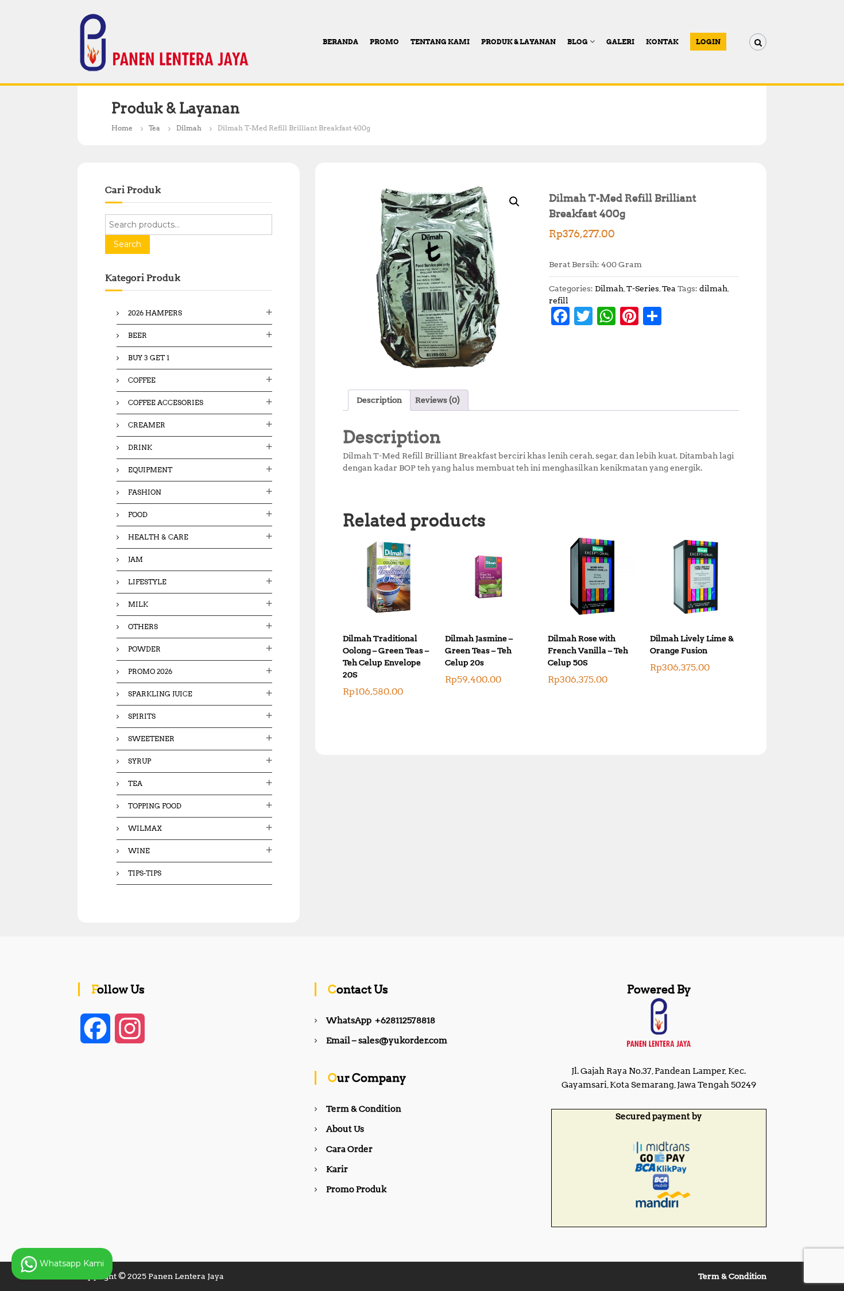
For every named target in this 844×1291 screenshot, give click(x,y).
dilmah (713, 288)
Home (122, 128)
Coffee (142, 380)
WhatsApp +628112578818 (380, 1020)
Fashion (144, 492)
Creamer (146, 425)
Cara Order (349, 1149)
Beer (137, 335)
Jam (135, 559)
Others (143, 626)
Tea (154, 128)
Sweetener (151, 738)
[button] (514, 201)
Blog (577, 41)
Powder (144, 649)
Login (708, 41)
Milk (138, 604)
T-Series (642, 288)
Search (127, 244)
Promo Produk (356, 1189)
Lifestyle (147, 581)
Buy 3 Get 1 (148, 357)
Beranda (340, 41)
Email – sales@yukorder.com (386, 1040)
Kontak (662, 41)
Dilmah (189, 128)
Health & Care (158, 537)
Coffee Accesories (165, 402)
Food (138, 514)
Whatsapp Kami (70, 1263)
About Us (345, 1129)
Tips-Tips (144, 873)
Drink (140, 447)
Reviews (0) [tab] (437, 399)
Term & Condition (363, 1109)
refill (558, 300)
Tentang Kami (440, 41)
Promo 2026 (150, 671)
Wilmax (145, 828)
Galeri (620, 41)
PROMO (384, 41)
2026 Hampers (155, 313)
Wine (139, 850)
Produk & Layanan (518, 41)
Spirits (142, 716)
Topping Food (154, 805)
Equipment (150, 469)
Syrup (139, 761)
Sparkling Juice (160, 693)
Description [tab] (379, 399)
